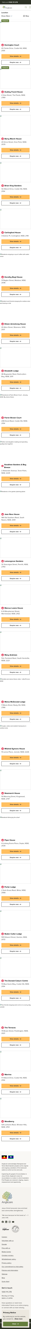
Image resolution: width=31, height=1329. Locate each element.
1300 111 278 (7, 1291)
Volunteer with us (8, 1241)
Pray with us (6, 1248)
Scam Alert (5, 1281)
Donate (4, 1244)
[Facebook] (3, 1222)
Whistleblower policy (9, 1259)
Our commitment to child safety (12, 1267)
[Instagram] (10, 1222)
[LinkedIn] (6, 1222)
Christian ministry (7, 1255)
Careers (4, 1237)
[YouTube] (13, 1222)
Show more (18, 1319)
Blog (3, 1278)
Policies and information (10, 1270)
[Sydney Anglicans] (6, 1229)
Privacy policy (6, 1263)
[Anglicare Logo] (7, 7)
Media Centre (6, 1252)
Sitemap (4, 1274)
